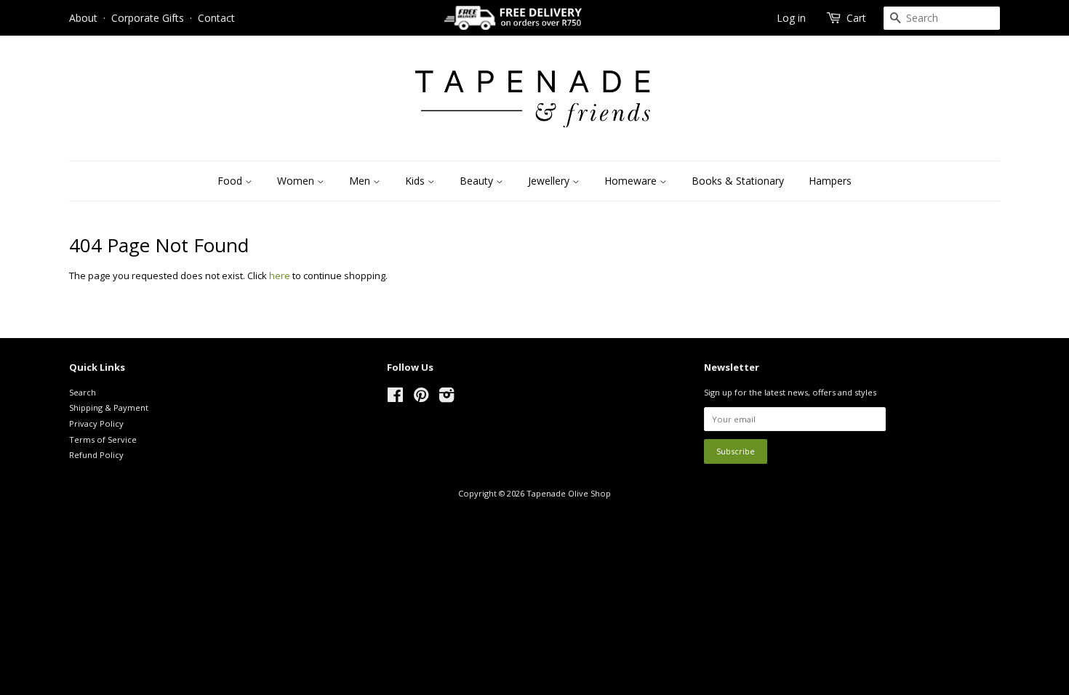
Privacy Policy (96, 423)
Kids (416, 181)
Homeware (632, 181)
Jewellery (550, 181)
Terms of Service (103, 439)
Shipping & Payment (108, 407)
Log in (791, 18)
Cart (856, 18)
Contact (216, 18)
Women (297, 181)
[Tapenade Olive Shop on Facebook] (395, 398)
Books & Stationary (738, 181)
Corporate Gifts (147, 18)
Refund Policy (96, 454)
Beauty (478, 181)
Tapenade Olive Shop (569, 493)
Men (361, 181)
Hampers (830, 181)
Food (231, 181)
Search (82, 392)
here (279, 275)
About (83, 18)
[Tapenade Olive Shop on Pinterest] (421, 398)
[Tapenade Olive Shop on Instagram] (447, 398)
